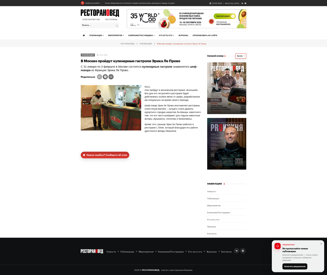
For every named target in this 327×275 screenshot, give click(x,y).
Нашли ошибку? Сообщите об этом (106, 155)
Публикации (95, 36)
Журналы (183, 36)
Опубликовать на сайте (205, 36)
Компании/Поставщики (140, 36)
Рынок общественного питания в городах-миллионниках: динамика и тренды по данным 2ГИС (143, 3)
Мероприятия (115, 36)
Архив (240, 56)
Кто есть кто (165, 36)
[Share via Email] (111, 76)
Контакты (212, 233)
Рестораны (111, 19)
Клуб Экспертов (91, 19)
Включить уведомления (294, 266)
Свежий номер (215, 56)
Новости (211, 191)
